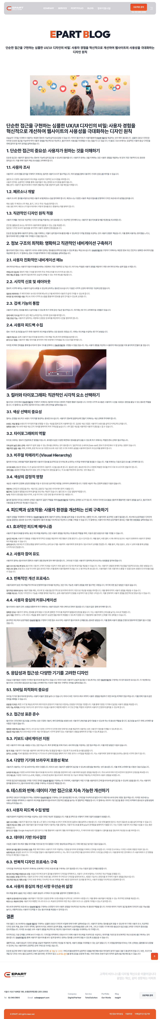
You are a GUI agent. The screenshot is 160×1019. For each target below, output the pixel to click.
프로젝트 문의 (62, 954)
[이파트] (15, 8)
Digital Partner (74, 997)
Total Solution (91, 997)
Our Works (106, 997)
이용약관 (128, 1014)
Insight (118, 997)
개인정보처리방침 (116, 1014)
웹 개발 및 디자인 (56, 951)
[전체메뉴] (152, 8)
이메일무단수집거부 (142, 1014)
